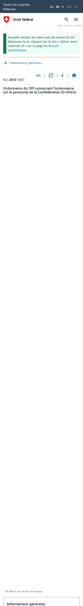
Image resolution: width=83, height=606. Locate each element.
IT (63, 7)
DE (52, 7)
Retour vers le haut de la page (23, 591)
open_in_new (50, 75)
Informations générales (22, 62)
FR (57, 7)
